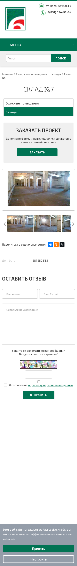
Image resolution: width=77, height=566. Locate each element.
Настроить (38, 559)
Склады (56, 74)
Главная (7, 74)
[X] (62, 244)
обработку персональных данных (50, 385)
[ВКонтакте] (50, 244)
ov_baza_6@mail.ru (58, 5)
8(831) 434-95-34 (59, 12)
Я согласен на (41, 385)
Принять (38, 548)
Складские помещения (31, 74)
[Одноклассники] (56, 244)
